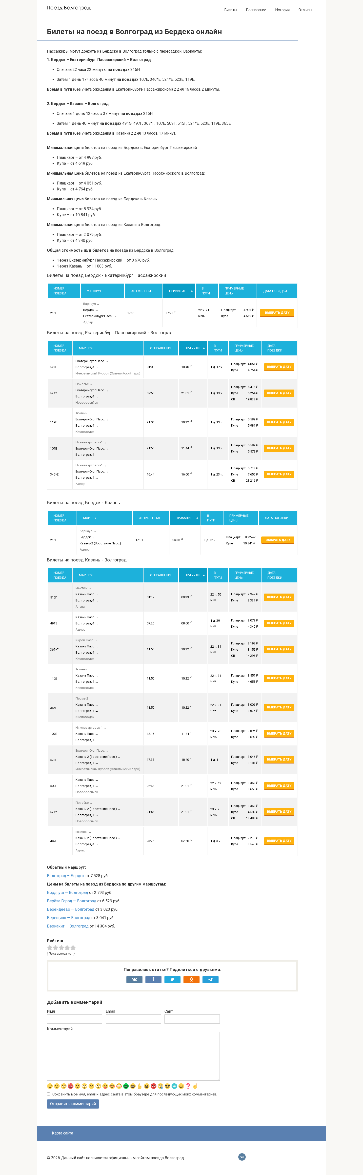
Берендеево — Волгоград (70, 909)
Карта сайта (62, 1133)
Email (110, 1011)
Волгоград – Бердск (65, 875)
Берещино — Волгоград (68, 917)
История (282, 10)
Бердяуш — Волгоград (67, 892)
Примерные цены (234, 291)
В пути (206, 291)
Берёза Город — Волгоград (71, 901)
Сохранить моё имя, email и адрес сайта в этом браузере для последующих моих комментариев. (134, 1094)
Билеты (230, 10)
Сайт (168, 1011)
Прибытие (177, 291)
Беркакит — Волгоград (68, 926)
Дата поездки (275, 291)
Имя (51, 1011)
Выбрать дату (277, 312)
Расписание (256, 10)
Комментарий (60, 1029)
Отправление (142, 291)
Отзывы (305, 10)
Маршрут (94, 291)
